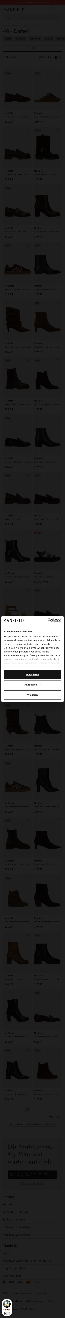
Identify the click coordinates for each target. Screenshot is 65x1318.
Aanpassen (30, 684)
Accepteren (32, 674)
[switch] (7, 1313)
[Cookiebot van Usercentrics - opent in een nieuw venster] (47, 620)
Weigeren (32, 695)
